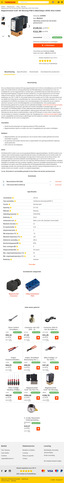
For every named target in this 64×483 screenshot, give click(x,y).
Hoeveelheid (37, 37)
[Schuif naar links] (29, 26)
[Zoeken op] (47, 2)
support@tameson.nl (7, 458)
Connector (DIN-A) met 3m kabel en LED (50, 329)
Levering (25, 453)
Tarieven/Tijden (48, 452)
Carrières (4, 455)
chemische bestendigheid (50, 114)
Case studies (5, 453)
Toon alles (32, 264)
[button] (2, 2)
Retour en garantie (28, 455)
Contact (25, 458)
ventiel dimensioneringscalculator (52, 105)
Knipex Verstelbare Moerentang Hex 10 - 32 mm (32, 360)
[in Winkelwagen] (20, 337)
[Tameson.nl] (10, 2)
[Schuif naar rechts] (9, 26)
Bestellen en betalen (29, 450)
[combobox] (33, 2)
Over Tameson (5, 450)
